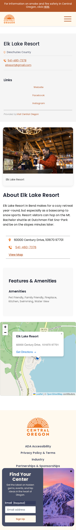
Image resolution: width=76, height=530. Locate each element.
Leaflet (39, 393)
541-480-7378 (17, 60)
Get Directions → (26, 352)
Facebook (38, 95)
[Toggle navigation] (67, 18)
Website (39, 87)
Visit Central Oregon (28, 114)
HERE (46, 7)
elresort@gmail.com (18, 65)
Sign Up (20, 519)
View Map (16, 255)
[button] (38, 358)
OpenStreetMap (55, 393)
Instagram (38, 103)
